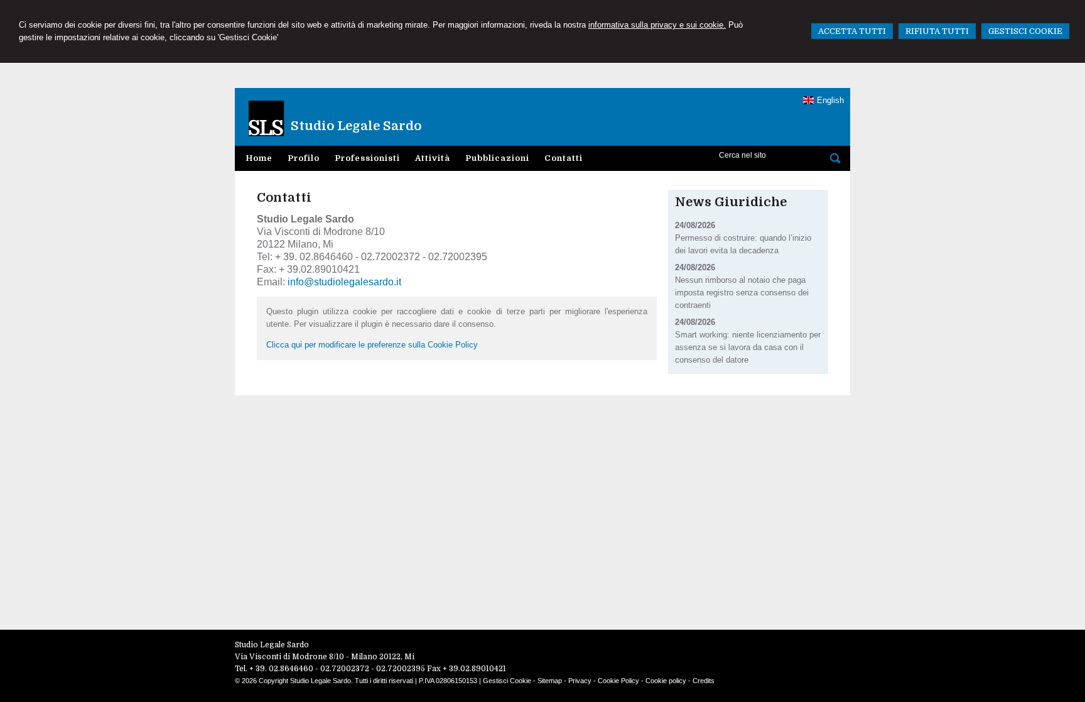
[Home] (292, 113)
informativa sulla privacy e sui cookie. (657, 25)
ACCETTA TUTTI (852, 31)
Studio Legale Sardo (356, 126)
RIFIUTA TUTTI (937, 31)
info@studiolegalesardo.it (344, 282)
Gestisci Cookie (507, 680)
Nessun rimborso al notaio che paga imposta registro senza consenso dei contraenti (742, 292)
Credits (704, 680)
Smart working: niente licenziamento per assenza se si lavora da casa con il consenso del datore (748, 347)
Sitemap (549, 680)
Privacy (579, 680)
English (830, 100)
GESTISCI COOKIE (1025, 31)
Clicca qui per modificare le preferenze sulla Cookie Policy (372, 344)
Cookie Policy (618, 680)
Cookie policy (665, 680)
